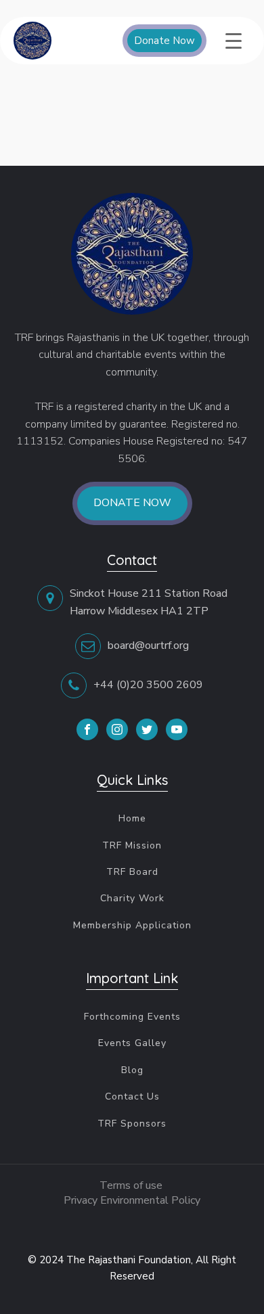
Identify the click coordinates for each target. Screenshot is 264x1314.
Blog (132, 1070)
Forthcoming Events (132, 1017)
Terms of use (132, 1185)
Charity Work (132, 898)
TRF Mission (132, 845)
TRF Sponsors (132, 1123)
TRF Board (132, 872)
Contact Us (132, 1096)
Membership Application (132, 925)
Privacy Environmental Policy (132, 1200)
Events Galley (132, 1043)
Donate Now (164, 40)
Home (132, 818)
